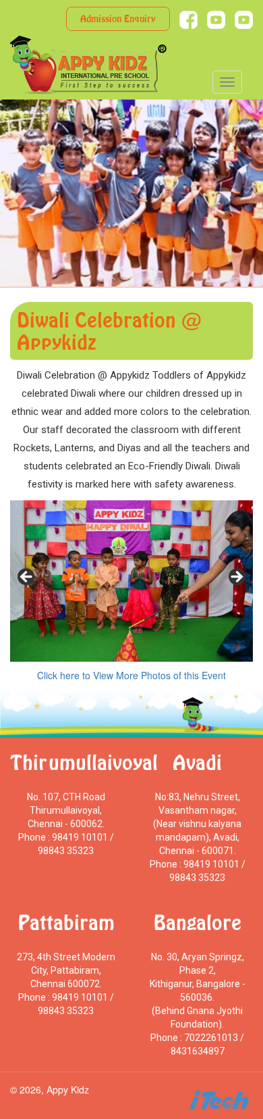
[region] (131, 581)
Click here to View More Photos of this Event (131, 675)
